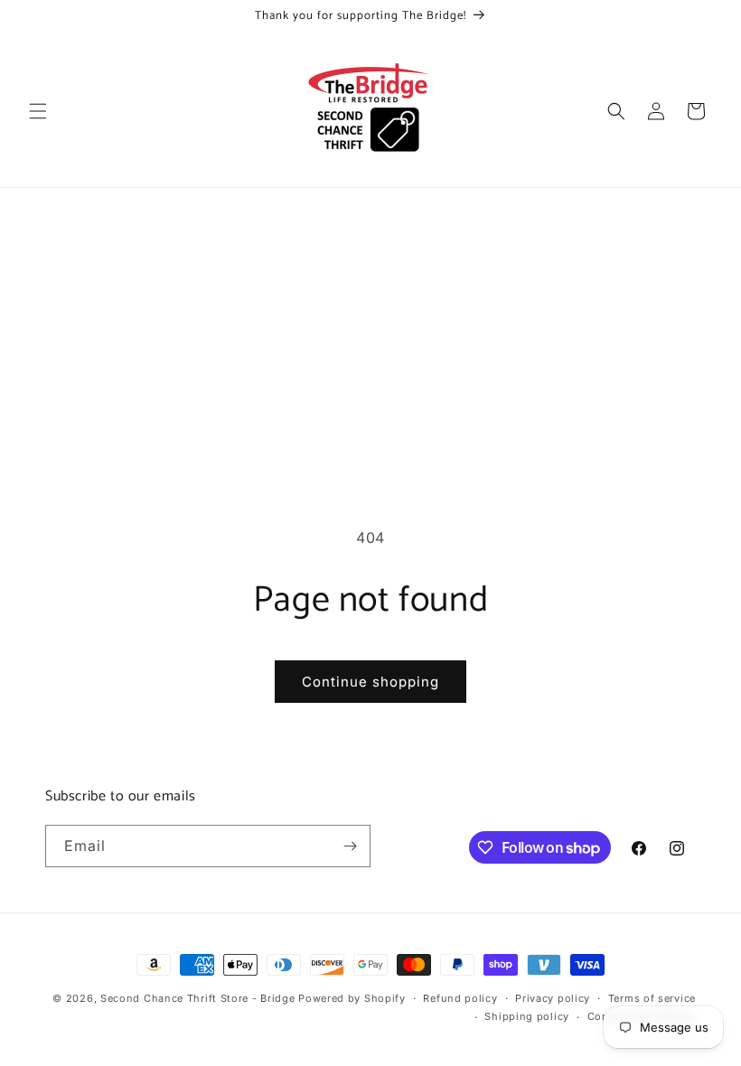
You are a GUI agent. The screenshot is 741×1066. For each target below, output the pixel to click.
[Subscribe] (350, 846)
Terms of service (652, 998)
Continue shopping (370, 681)
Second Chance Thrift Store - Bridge (197, 998)
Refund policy (460, 998)
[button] (38, 111)
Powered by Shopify (352, 998)
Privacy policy (552, 998)
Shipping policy (526, 1016)
